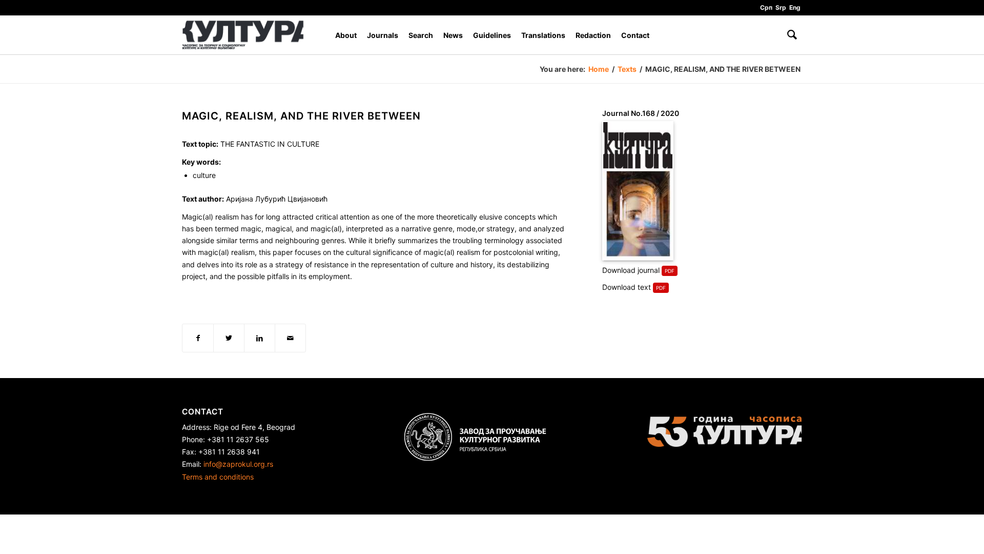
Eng (795, 7)
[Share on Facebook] (197, 338)
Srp (780, 7)
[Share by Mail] (290, 338)
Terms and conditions (218, 476)
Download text (626, 287)
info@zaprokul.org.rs (238, 464)
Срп (766, 7)
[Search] (792, 35)
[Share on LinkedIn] (259, 338)
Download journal (631, 270)
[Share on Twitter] (229, 338)
